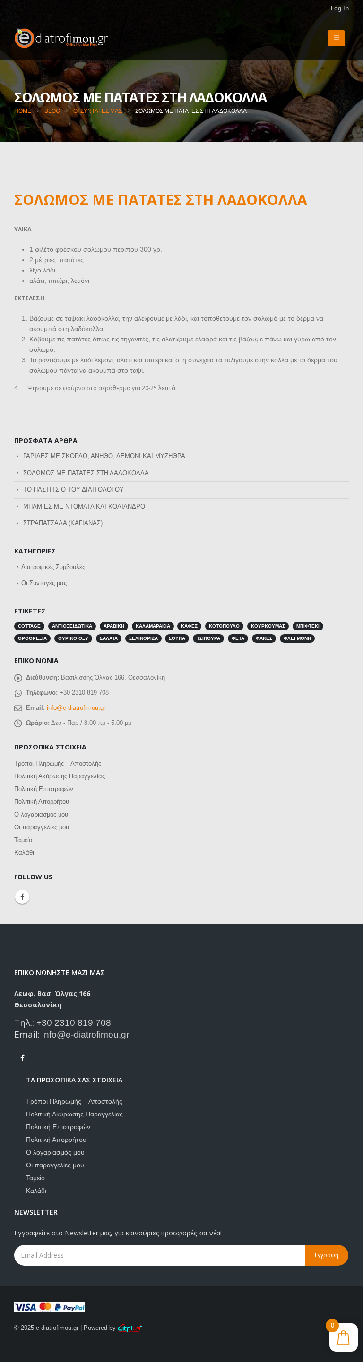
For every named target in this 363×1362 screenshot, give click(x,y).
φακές (264, 638)
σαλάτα (109, 638)
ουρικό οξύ (73, 638)
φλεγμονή (297, 638)
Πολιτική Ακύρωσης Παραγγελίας (59, 776)
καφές (189, 626)
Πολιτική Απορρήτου (41, 801)
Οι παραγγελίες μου (41, 827)
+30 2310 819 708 (73, 1023)
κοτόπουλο (224, 626)
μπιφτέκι (308, 626)
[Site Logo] (61, 38)
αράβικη (114, 626)
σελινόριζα (143, 638)
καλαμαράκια (153, 626)
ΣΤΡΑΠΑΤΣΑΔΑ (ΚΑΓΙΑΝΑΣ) (63, 523)
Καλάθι (24, 852)
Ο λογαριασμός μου (41, 814)
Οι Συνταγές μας (44, 583)
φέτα (238, 638)
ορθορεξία (32, 638)
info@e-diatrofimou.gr (76, 707)
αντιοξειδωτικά (72, 626)
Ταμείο (23, 839)
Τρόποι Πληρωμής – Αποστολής (57, 763)
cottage (29, 626)
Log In (340, 8)
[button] (336, 38)
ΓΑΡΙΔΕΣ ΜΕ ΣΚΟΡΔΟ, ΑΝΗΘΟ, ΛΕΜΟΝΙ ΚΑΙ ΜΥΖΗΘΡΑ (104, 456)
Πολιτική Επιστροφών (43, 788)
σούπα (177, 638)
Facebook (22, 897)
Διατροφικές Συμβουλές (53, 566)
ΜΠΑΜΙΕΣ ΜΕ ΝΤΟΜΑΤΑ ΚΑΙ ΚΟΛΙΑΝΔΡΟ (84, 506)
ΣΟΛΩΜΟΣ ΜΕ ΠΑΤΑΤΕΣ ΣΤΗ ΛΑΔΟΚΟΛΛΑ (86, 473)
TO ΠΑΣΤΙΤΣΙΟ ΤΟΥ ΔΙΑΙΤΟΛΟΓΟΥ (73, 489)
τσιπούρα (208, 638)
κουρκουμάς (268, 626)
